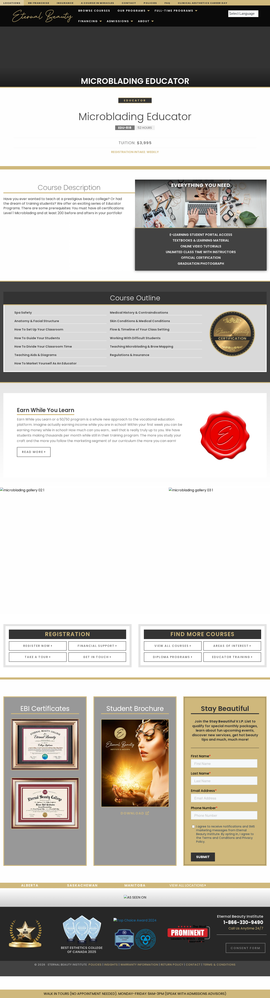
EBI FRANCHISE (38, 3)
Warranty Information (139, 964)
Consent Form (245, 948)
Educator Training (231, 657)
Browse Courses (94, 10)
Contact (129, 3)
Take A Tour (37, 657)
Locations (11, 3)
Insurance (65, 3)
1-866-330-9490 (243, 922)
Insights (111, 964)
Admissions (118, 21)
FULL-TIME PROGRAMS (174, 10)
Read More (33, 452)
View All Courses (172, 646)
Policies (150, 3)
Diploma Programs (172, 657)
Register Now (37, 646)
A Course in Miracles (97, 3)
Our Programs (131, 10)
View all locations (187, 885)
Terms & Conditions (219, 964)
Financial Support (97, 646)
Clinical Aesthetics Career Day (202, 3)
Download (133, 813)
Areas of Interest (231, 646)
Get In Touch (96, 657)
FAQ (167, 3)
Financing (88, 21)
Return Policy (172, 964)
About (144, 21)
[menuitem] (94, 10)
